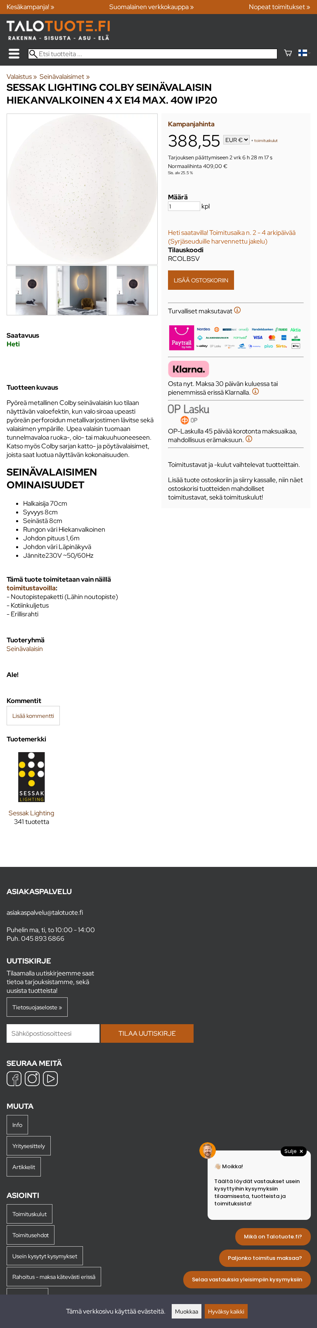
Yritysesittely (28, 1146)
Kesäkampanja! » (30, 6)
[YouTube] (50, 1079)
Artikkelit (23, 1167)
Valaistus (22, 76)
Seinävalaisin (25, 648)
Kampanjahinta (191, 124)
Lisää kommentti (33, 716)
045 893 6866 (42, 938)
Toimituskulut (29, 1214)
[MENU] (14, 53)
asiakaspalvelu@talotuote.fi (45, 912)
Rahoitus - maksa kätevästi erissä (53, 1277)
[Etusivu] (58, 37)
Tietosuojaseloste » (37, 1007)
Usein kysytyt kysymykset (44, 1256)
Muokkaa (186, 1311)
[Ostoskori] (288, 54)
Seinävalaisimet (65, 76)
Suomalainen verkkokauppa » (151, 6)
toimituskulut (266, 140)
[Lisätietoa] (237, 311)
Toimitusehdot (30, 1235)
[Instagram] (32, 1079)
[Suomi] (304, 54)
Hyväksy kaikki (226, 1311)
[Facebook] (14, 1079)
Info (17, 1125)
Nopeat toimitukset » (279, 6)
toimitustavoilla (31, 588)
